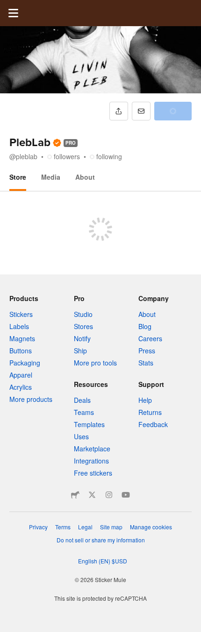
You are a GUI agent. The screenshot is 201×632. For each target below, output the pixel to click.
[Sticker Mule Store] (75, 494)
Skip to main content (7, 7)
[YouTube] (125, 494)
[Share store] (118, 111)
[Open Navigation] (13, 13)
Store (17, 177)
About (85, 177)
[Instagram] (109, 494)
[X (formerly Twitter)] (92, 494)
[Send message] (141, 111)
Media (50, 177)
